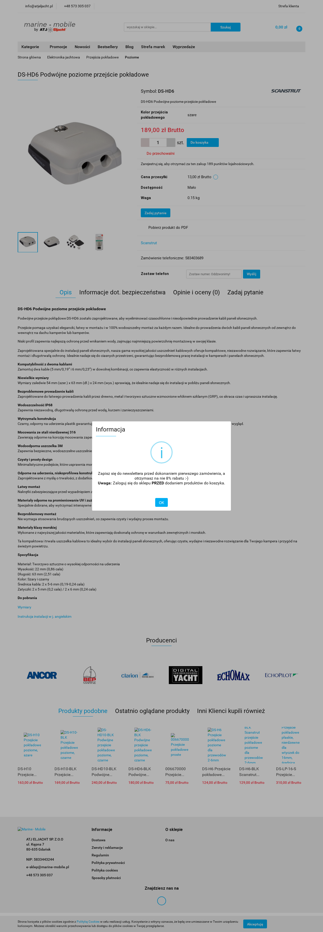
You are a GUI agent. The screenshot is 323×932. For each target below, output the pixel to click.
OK (161, 502)
